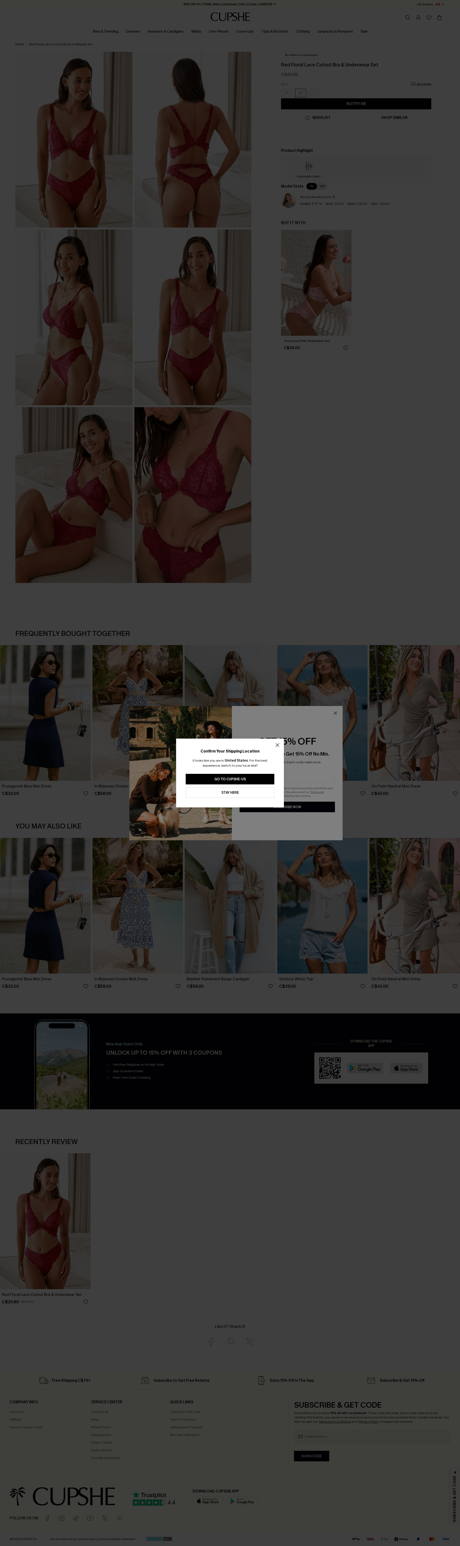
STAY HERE (230, 792)
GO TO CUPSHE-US (230, 779)
